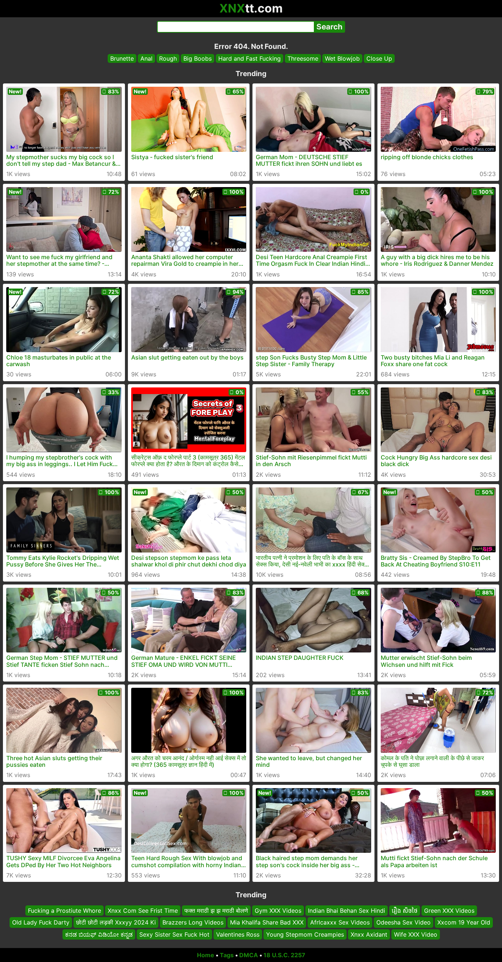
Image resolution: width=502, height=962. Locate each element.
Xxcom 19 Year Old (463, 922)
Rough (168, 58)
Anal (146, 58)
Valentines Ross (237, 934)
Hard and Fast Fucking (249, 58)
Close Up (379, 58)
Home (205, 955)
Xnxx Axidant (369, 934)
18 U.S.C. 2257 (284, 955)
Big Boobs (197, 58)
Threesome (302, 58)
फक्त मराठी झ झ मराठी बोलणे (216, 910)
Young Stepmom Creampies (305, 934)
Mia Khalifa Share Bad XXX (267, 922)
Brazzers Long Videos (192, 922)
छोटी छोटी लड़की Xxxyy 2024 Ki (116, 922)
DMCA (248, 955)
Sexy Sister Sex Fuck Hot (174, 934)
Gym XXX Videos (278, 910)
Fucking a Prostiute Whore (64, 910)
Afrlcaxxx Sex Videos (340, 922)
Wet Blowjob (342, 58)
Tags (227, 955)
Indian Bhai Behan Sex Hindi (346, 910)
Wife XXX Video (415, 934)
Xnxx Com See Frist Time (143, 910)
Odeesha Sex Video (403, 922)
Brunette (122, 58)
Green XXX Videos (449, 910)
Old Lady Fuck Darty (40, 922)
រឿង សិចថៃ (404, 910)
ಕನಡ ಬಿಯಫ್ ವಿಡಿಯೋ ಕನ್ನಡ (99, 934)
